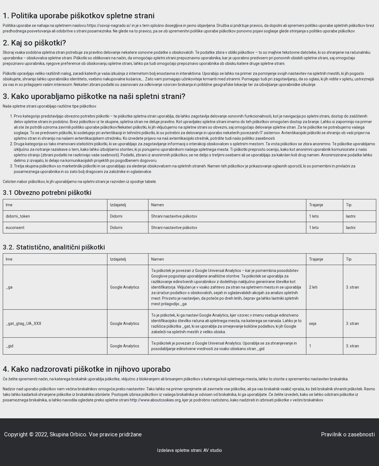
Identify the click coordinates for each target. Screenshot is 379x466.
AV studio (212, 450)
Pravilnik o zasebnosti (348, 434)
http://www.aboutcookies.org (155, 400)
